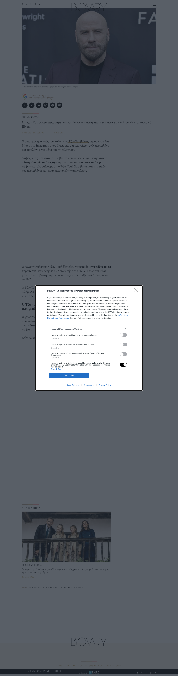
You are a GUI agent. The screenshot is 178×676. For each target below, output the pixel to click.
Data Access (89, 385)
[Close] (137, 291)
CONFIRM (69, 375)
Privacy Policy (105, 385)
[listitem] (89, 328)
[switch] (123, 335)
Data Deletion (73, 385)
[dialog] (89, 338)
